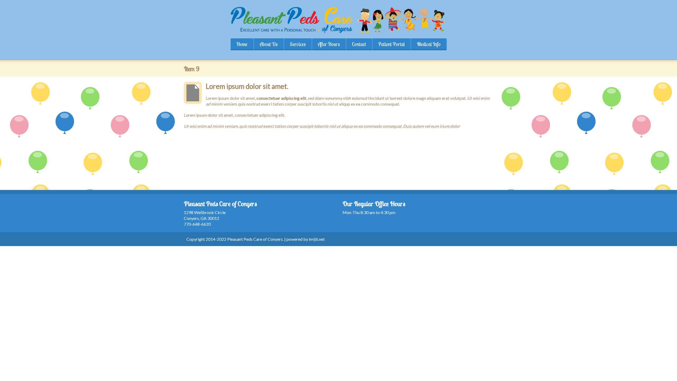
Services (298, 44)
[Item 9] (192, 92)
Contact (359, 44)
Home (242, 44)
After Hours (329, 44)
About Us (269, 44)
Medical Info (429, 44)
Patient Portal (391, 44)
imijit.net (317, 239)
